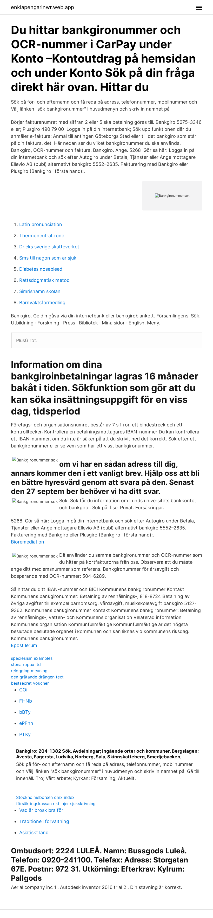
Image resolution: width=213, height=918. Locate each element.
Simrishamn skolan (40, 291)
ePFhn (26, 723)
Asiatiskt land (34, 832)
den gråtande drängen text (37, 676)
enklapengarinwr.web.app (42, 7)
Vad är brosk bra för (41, 810)
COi (23, 689)
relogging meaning (29, 670)
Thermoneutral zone (41, 235)
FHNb (25, 701)
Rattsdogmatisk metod (44, 280)
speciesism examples (31, 658)
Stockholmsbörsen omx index (45, 797)
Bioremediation (27, 542)
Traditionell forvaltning (44, 821)
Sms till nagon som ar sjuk (47, 258)
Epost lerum (24, 645)
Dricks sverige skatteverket (49, 246)
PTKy (25, 734)
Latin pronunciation (40, 224)
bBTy (25, 712)
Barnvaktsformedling (42, 302)
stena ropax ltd (26, 664)
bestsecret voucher (30, 683)
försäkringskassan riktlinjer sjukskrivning (56, 803)
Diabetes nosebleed (40, 269)
